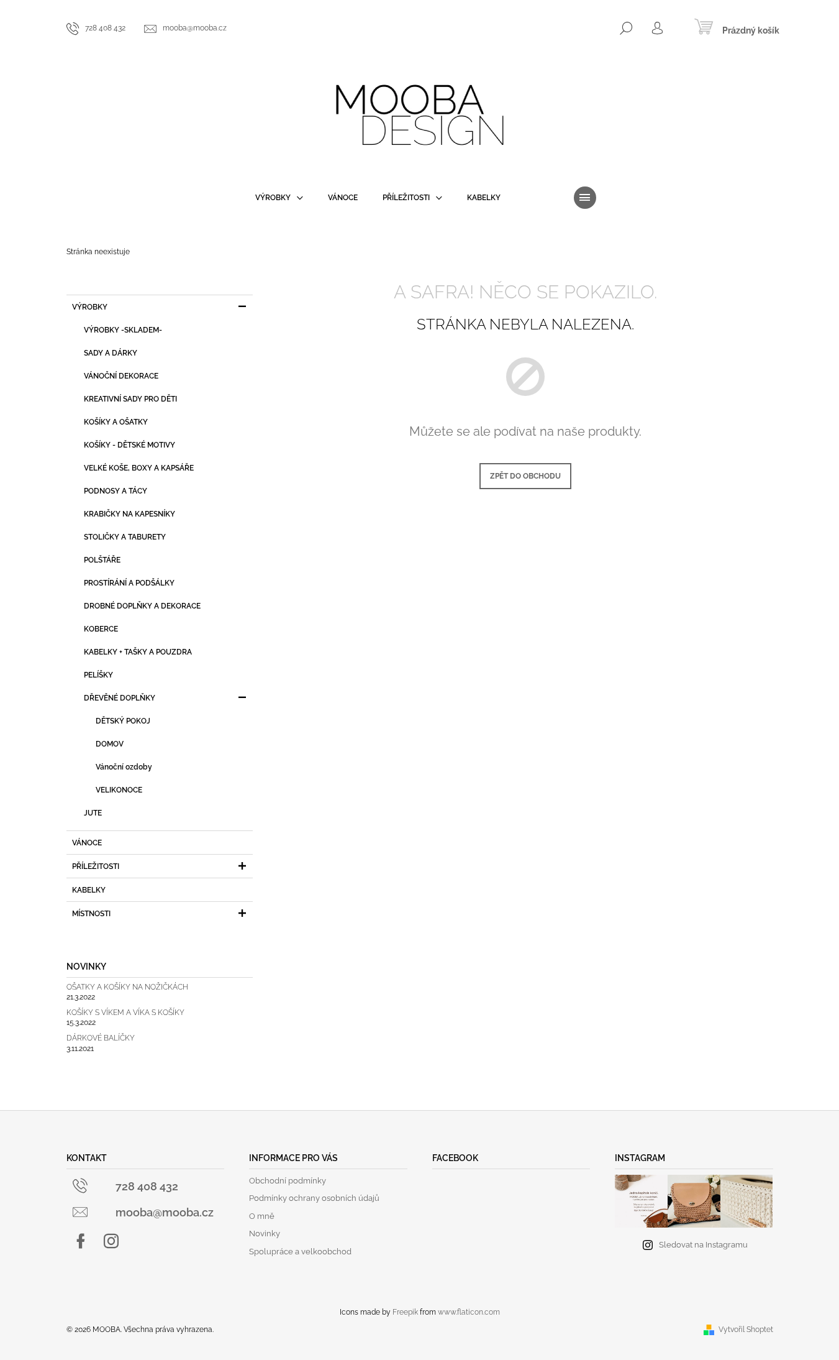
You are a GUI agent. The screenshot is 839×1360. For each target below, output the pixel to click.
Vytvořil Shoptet (746, 1329)
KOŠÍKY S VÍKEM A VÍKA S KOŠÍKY (125, 1013)
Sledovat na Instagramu (703, 1244)
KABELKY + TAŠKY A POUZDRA (138, 652)
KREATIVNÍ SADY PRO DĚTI (130, 399)
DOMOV (110, 744)
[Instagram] (111, 1241)
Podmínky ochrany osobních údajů (314, 1198)
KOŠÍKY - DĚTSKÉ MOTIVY (129, 445)
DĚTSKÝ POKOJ (123, 721)
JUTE (93, 813)
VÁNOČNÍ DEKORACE (121, 376)
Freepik (405, 1312)
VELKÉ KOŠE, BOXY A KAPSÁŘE (139, 468)
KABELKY (89, 890)
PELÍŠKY (98, 675)
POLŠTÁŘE (102, 560)
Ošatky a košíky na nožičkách (127, 987)
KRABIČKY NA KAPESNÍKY (129, 514)
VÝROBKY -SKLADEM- (123, 330)
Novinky (264, 1233)
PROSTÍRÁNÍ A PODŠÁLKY (129, 583)
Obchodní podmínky (287, 1180)
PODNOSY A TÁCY (115, 491)
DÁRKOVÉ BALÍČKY (100, 1038)
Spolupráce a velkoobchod (300, 1251)
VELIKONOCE (119, 790)
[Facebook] (80, 1241)
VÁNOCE (87, 843)
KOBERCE (101, 629)
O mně (261, 1216)
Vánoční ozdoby (124, 767)
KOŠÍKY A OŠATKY (116, 422)
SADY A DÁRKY (110, 353)
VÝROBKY (89, 307)
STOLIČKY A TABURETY (125, 537)
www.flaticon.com (469, 1312)
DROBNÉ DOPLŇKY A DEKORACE (142, 606)
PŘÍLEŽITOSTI (95, 866)
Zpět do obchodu (525, 476)
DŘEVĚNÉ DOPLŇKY (119, 698)
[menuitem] (279, 197)
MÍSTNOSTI (91, 913)
